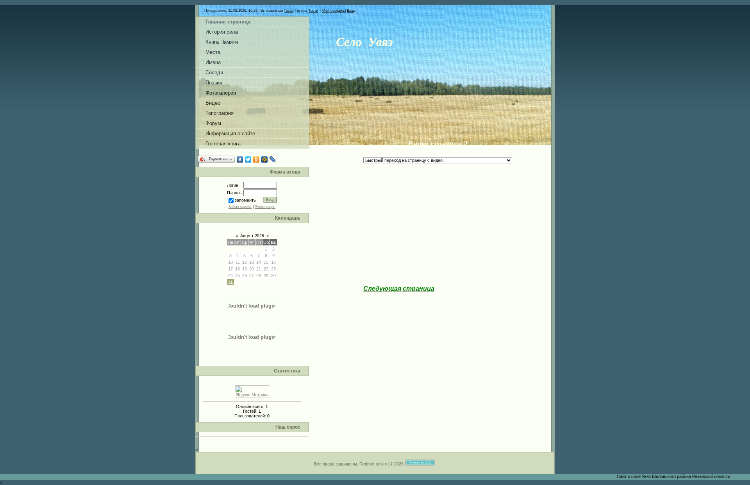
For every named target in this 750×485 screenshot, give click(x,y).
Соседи (214, 72)
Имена (213, 62)
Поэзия (213, 83)
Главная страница (227, 22)
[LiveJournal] (273, 159)
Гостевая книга (223, 144)
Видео (212, 103)
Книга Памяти (221, 42)
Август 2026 (252, 235)
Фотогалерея (220, 93)
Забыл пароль (240, 207)
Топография (219, 113)
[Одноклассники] (256, 159)
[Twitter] (248, 159)
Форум (213, 123)
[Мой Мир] (265, 159)
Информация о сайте (230, 133)
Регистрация (265, 207)
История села (221, 32)
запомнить (245, 200)
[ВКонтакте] (240, 159)
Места (212, 52)
